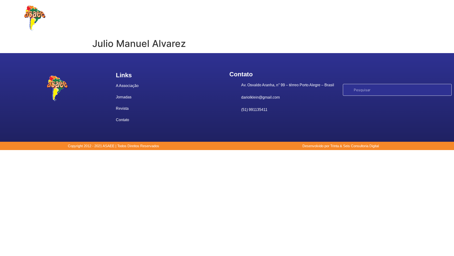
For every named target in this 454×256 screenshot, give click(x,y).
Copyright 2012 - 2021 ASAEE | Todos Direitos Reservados (113, 146)
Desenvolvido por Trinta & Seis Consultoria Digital (340, 146)
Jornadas (211, 18)
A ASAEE (156, 18)
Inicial (132, 18)
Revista (238, 18)
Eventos (184, 18)
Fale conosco (268, 18)
